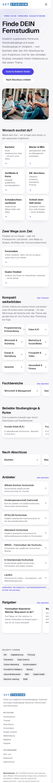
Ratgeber (7, 739)
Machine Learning (11, 679)
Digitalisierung (17, 655)
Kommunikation (29, 664)
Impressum (8, 758)
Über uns (7, 754)
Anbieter (7, 743)
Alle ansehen (43, 383)
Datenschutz (9, 762)
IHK (5, 655)
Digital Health (39, 674)
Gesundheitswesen (12, 674)
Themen (6, 720)
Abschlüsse (8, 724)
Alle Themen (43, 298)
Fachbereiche (9, 717)
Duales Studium (10, 732)
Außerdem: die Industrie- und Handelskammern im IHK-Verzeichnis (24, 588)
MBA (27, 674)
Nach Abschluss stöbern (18, 79)
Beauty (30, 669)
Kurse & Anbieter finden (18, 71)
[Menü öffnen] (46, 4)
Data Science (23, 659)
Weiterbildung (9, 736)
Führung (31, 655)
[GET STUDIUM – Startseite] (15, 4)
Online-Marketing (11, 664)
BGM (25, 679)
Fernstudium (8, 728)
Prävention (8, 659)
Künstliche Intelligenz (13, 669)
